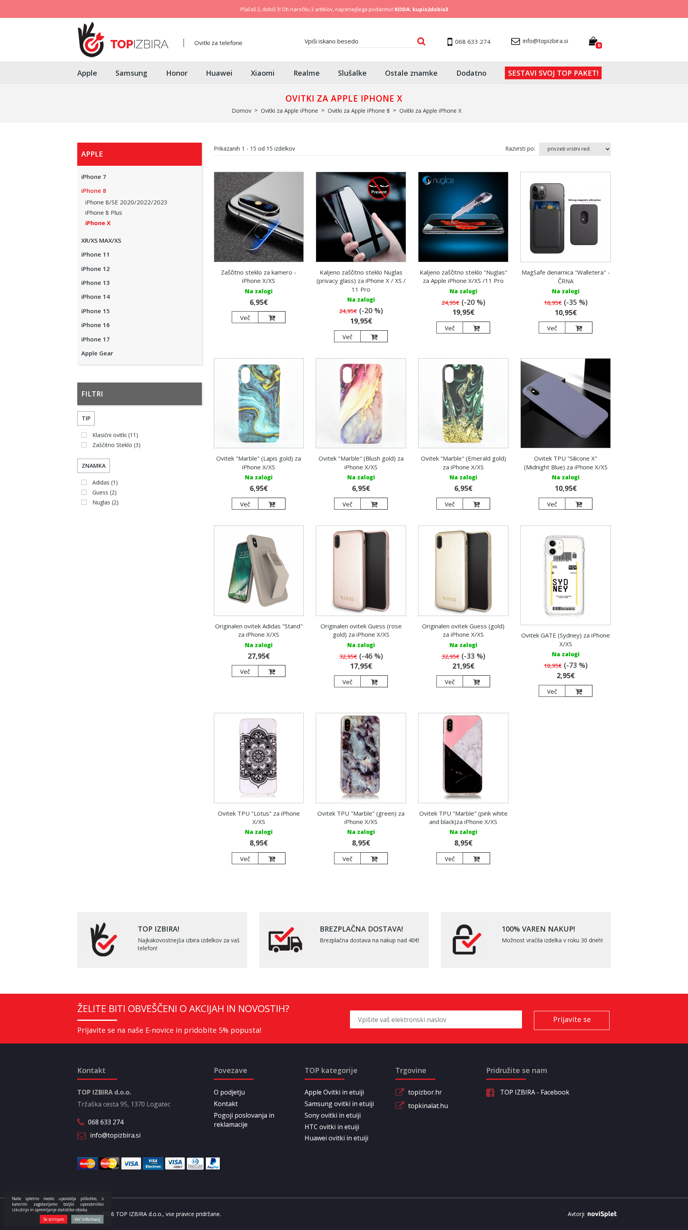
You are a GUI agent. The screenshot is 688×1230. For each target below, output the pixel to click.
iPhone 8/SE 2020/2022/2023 (126, 202)
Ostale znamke (411, 73)
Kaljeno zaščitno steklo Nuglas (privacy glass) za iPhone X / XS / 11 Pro (361, 280)
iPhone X (98, 223)
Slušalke (352, 73)
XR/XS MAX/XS (101, 240)
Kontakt (226, 1103)
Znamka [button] (94, 465)
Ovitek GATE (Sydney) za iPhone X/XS (565, 639)
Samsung (131, 73)
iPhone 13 (95, 282)
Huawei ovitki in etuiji (336, 1138)
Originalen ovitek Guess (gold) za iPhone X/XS (463, 630)
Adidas (105, 482)
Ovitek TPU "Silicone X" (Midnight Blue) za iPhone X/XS (566, 462)
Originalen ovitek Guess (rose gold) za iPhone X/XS (361, 630)
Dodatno (471, 73)
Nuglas (105, 502)
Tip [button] (86, 418)
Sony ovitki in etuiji (333, 1115)
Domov (241, 110)
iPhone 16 (95, 325)
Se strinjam (53, 1219)
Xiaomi (263, 73)
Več (245, 318)
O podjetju (229, 1092)
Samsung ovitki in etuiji (339, 1103)
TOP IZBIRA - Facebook (533, 1092)
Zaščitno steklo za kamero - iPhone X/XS (258, 276)
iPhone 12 (95, 269)
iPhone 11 (95, 254)
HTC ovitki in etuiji (332, 1126)
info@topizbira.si (115, 1135)
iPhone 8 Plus (103, 212)
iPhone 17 (95, 339)
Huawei (219, 73)
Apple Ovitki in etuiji (334, 1092)
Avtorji (576, 1214)
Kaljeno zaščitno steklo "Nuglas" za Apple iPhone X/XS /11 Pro (463, 276)
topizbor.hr (425, 1092)
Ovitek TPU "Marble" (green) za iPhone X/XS (361, 817)
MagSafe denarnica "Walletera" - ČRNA (566, 276)
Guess (104, 492)
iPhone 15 (95, 311)
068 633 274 (105, 1122)
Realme (306, 73)
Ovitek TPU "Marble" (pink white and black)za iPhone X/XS (463, 817)
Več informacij (87, 1219)
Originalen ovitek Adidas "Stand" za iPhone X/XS (259, 630)
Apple (87, 73)
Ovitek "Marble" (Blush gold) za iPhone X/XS (361, 462)
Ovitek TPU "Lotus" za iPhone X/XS (259, 817)
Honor (177, 73)
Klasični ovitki (115, 434)
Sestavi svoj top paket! (553, 73)
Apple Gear (97, 353)
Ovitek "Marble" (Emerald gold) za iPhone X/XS (463, 462)
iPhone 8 (93, 190)
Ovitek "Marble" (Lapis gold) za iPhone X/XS (258, 462)
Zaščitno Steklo (116, 444)
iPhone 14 (95, 296)
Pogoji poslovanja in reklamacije (244, 1120)
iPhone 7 (93, 176)
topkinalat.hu (428, 1105)
